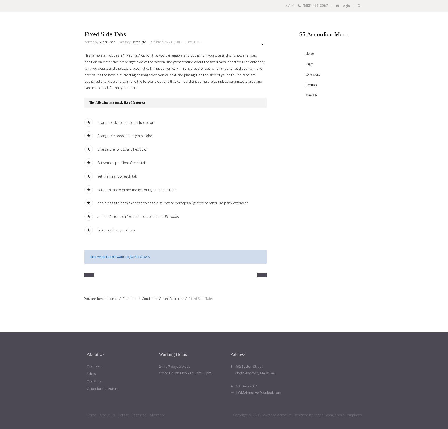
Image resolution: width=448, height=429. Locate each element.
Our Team (94, 366)
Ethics (91, 374)
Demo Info (139, 42)
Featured (139, 415)
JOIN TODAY (139, 256)
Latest (123, 415)
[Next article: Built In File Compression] (262, 275)
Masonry (157, 415)
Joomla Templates (348, 415)
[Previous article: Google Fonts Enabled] (89, 275)
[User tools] (260, 44)
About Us (107, 415)
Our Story (94, 381)
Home (91, 415)
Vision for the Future (102, 389)
